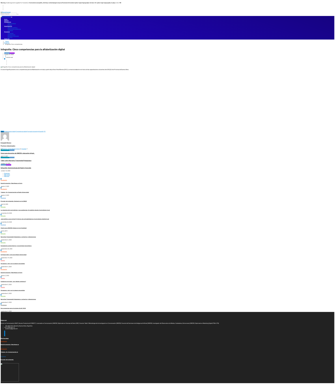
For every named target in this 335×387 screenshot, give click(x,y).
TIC (45, 131)
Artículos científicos (12, 27)
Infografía (40, 131)
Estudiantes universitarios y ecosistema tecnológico (16, 245)
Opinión (6, 20)
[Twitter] (169, 7)
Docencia (7, 32)
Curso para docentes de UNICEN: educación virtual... (18, 153)
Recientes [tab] (7, 173)
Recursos (10, 37)
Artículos (3, 207)
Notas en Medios (12, 23)
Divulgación (7, 22)
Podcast (10, 25)
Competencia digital (21, 131)
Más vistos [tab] (7, 175)
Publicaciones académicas (14, 29)
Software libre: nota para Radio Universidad (13, 254)
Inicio (5, 19)
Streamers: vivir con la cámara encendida (13, 263)
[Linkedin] (169, 9)
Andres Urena (16, 149)
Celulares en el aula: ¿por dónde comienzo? (13, 281)
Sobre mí (6, 39)
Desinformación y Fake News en (10, 344)
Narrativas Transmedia (13, 36)
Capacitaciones (11, 34)
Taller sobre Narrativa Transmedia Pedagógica (16, 160)
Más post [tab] (6, 176)
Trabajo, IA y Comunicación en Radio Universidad (15, 192)
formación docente (32, 131)
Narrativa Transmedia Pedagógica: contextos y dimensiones (18, 237)
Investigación (8, 26)
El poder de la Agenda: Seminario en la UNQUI (14, 201)
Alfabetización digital (10, 131)
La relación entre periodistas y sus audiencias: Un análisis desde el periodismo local (25, 210)
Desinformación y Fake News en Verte (11, 183)
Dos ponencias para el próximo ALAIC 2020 (13, 308)
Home (7, 41)
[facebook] (169, 5)
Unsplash (24, 149)
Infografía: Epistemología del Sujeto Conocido (16, 168)
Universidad (10, 33)
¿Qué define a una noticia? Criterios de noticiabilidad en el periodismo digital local (25, 219)
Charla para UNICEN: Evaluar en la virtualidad (14, 228)
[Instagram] (169, 8)
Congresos (10, 30)
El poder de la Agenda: (7, 359)
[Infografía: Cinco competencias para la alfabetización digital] (8, 60)
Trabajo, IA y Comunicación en (9, 352)
